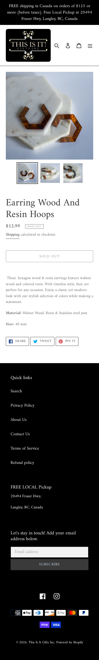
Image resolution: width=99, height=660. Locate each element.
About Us (19, 420)
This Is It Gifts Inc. (42, 642)
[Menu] (90, 45)
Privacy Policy (22, 405)
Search (16, 391)
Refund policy (22, 463)
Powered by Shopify (69, 642)
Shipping (13, 234)
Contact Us (20, 434)
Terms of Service (25, 448)
